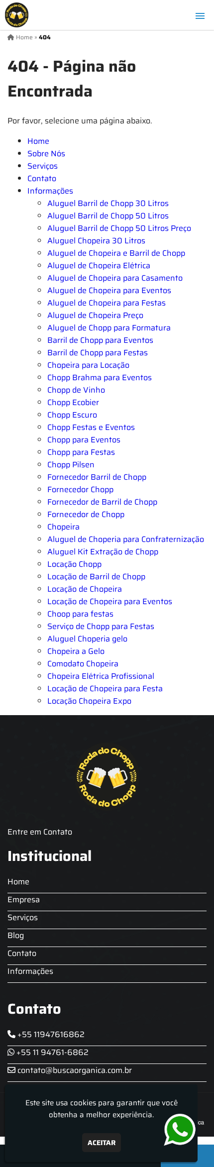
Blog (15, 935)
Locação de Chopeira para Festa (105, 688)
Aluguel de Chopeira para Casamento (115, 278)
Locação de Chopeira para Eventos (109, 601)
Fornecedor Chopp (80, 489)
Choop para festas (80, 614)
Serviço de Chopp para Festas (100, 626)
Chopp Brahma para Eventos (99, 377)
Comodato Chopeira (82, 663)
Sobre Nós (46, 153)
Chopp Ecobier (73, 402)
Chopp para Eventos (83, 439)
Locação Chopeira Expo (89, 701)
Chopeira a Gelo (76, 651)
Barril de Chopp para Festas (97, 352)
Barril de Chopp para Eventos (100, 340)
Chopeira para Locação (88, 365)
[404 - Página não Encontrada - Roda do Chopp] (16, 14)
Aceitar (101, 1142)
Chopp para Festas (81, 452)
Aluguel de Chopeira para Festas (106, 303)
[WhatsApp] (182, 1130)
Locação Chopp (74, 564)
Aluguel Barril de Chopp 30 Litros (108, 203)
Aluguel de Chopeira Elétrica (98, 265)
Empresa (23, 899)
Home (38, 141)
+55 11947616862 (50, 1034)
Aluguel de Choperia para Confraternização (125, 539)
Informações (50, 191)
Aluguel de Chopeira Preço (95, 315)
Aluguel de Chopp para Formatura (109, 327)
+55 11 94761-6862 (51, 1052)
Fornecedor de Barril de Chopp (102, 502)
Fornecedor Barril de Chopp (96, 477)
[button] (200, 15)
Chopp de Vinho (76, 390)
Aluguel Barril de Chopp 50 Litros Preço (119, 228)
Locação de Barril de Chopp (96, 576)
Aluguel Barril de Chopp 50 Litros (108, 216)
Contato (41, 178)
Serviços (42, 166)
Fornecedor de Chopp (85, 514)
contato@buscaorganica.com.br (73, 1070)
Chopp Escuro (72, 415)
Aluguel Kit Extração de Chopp (102, 551)
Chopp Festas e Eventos (91, 427)
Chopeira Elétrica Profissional (100, 676)
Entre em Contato (39, 832)
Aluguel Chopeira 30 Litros (96, 240)
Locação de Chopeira (84, 589)
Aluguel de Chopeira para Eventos (109, 290)
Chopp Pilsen (71, 464)
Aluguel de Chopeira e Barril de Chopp (116, 253)
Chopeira (63, 527)
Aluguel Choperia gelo (87, 639)
